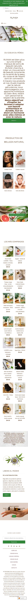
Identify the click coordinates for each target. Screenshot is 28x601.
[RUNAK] (14, 18)
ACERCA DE (14, 550)
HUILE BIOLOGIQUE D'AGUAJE (17, 214)
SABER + (6, 495)
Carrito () (20, 11)
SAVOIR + (14, 120)
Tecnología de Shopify (14, 596)
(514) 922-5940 (8, 11)
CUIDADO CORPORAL (14, 556)
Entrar (14, 11)
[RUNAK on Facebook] (9, 546)
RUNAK (8, 571)
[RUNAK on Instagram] (14, 546)
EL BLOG (14, 565)
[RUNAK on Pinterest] (11, 546)
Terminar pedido (14, 13)
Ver (14, 516)
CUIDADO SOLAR (14, 559)
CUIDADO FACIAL (14, 553)
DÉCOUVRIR (14, 38)
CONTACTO (14, 568)
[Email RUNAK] (19, 546)
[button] (22, 598)
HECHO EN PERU (14, 562)
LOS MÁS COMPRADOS (14, 242)
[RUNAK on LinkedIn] (17, 546)
